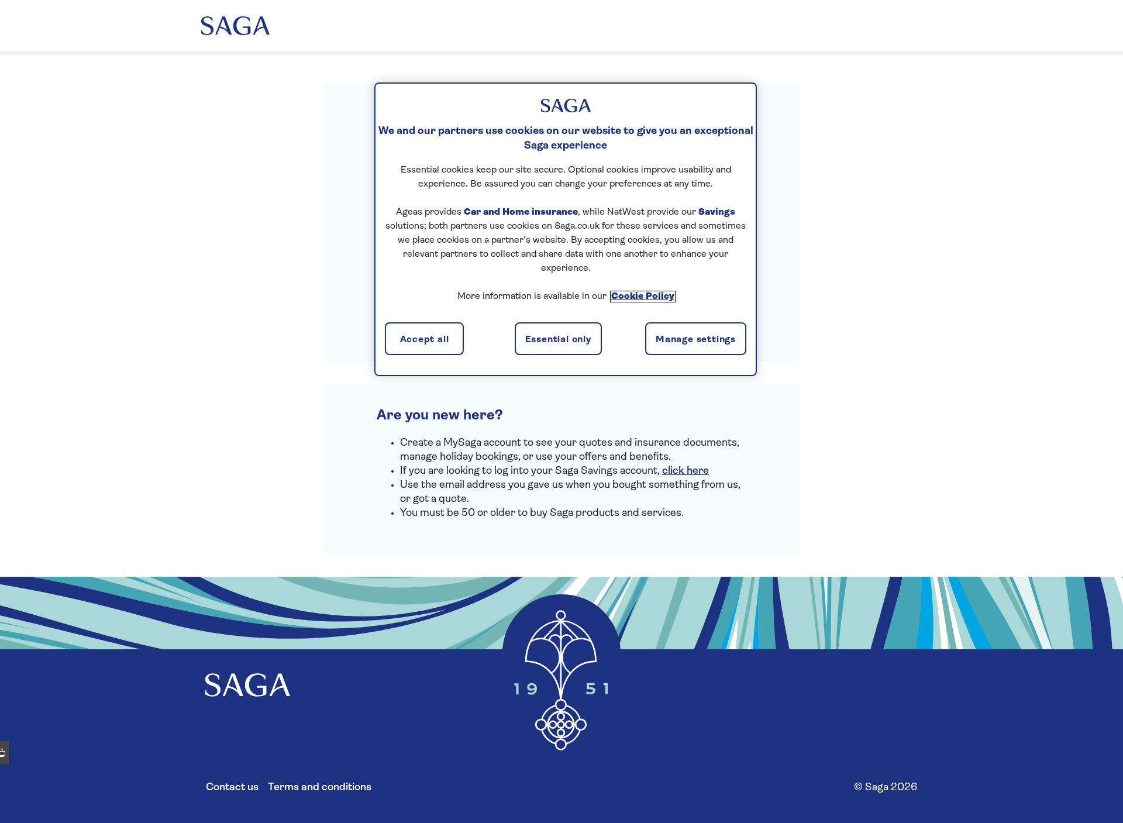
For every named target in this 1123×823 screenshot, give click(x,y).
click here (685, 471)
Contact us (232, 788)
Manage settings (696, 340)
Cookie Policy (642, 296)
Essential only (558, 340)
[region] (565, 229)
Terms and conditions (319, 788)
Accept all (424, 340)
